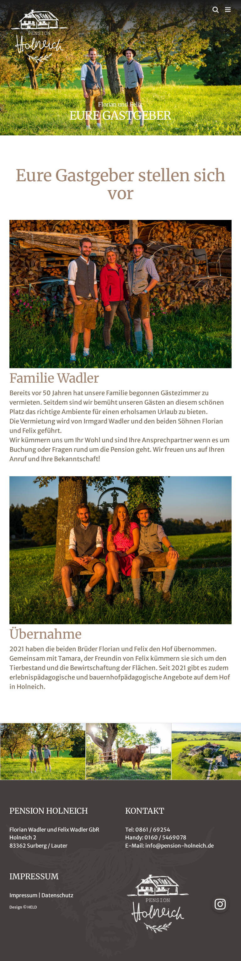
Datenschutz (57, 895)
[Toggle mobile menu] (228, 9)
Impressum (23, 895)
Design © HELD (23, 907)
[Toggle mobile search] (215, 9)
